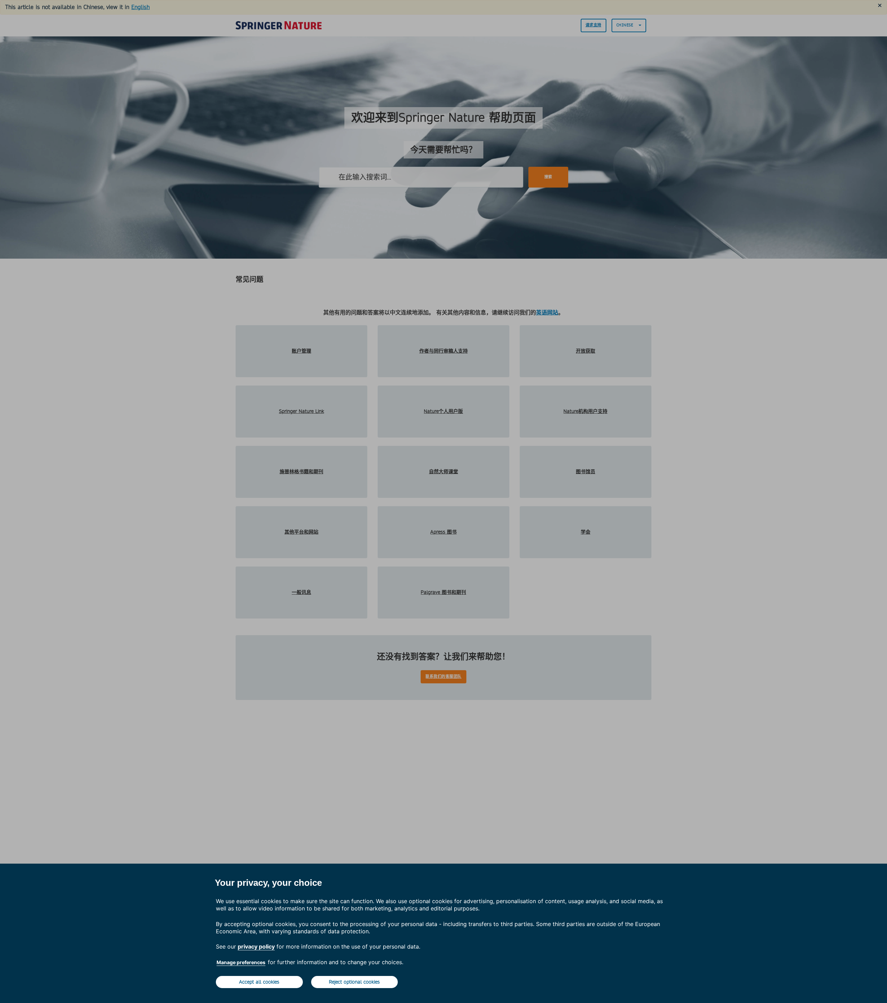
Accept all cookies (259, 981)
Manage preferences (241, 962)
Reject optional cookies (354, 981)
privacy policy (256, 946)
